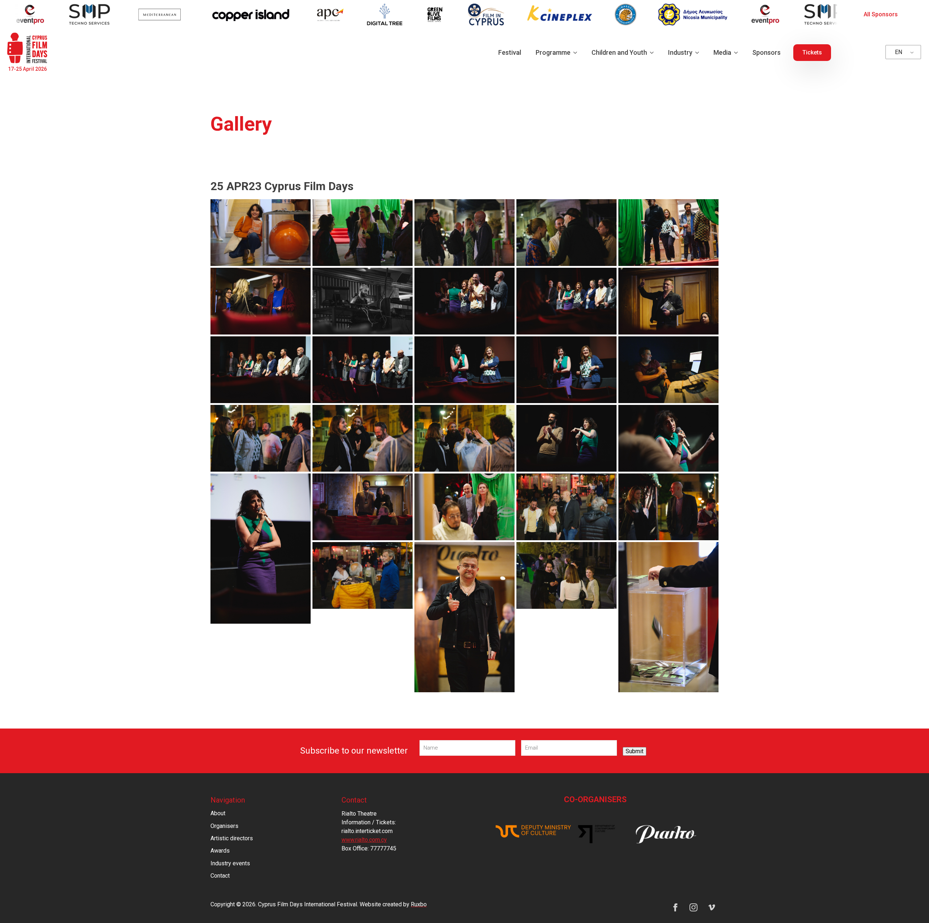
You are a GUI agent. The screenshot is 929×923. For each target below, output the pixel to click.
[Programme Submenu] (577, 52)
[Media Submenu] (738, 52)
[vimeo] (712, 907)
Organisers (224, 826)
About (217, 813)
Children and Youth (619, 52)
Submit (634, 751)
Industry (680, 52)
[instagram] (693, 907)
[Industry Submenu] (699, 52)
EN (898, 52)
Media (722, 52)
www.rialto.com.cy (364, 839)
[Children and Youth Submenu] (654, 52)
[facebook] (675, 907)
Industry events (230, 863)
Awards (220, 850)
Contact (220, 875)
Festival (509, 52)
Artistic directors (231, 838)
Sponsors (766, 52)
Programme (553, 52)
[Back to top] (911, 905)
